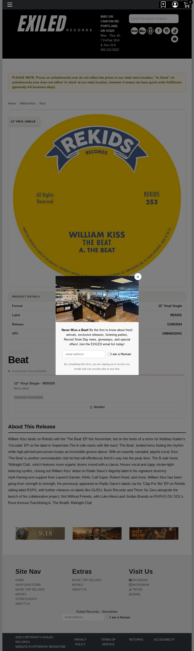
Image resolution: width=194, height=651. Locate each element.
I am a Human (121, 354)
